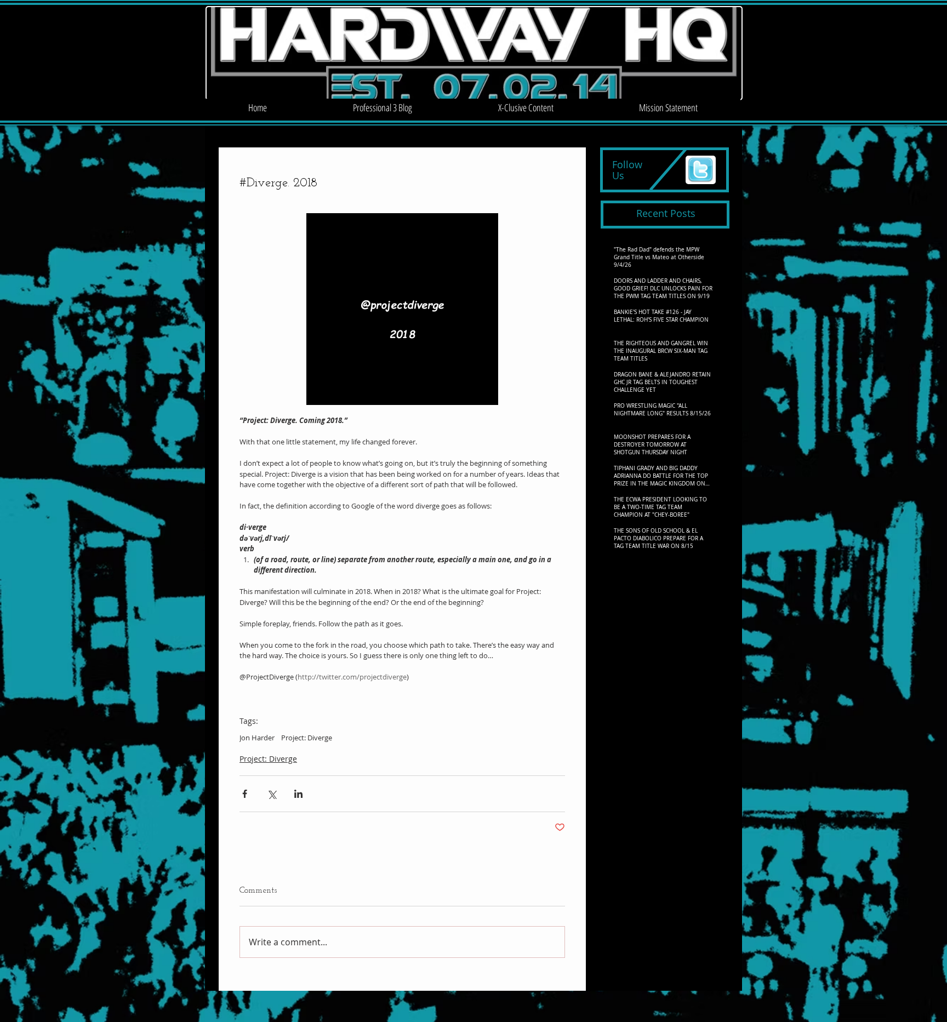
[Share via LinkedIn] (298, 794)
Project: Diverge (306, 737)
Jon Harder (257, 737)
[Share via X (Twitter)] (271, 794)
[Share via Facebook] (244, 794)
